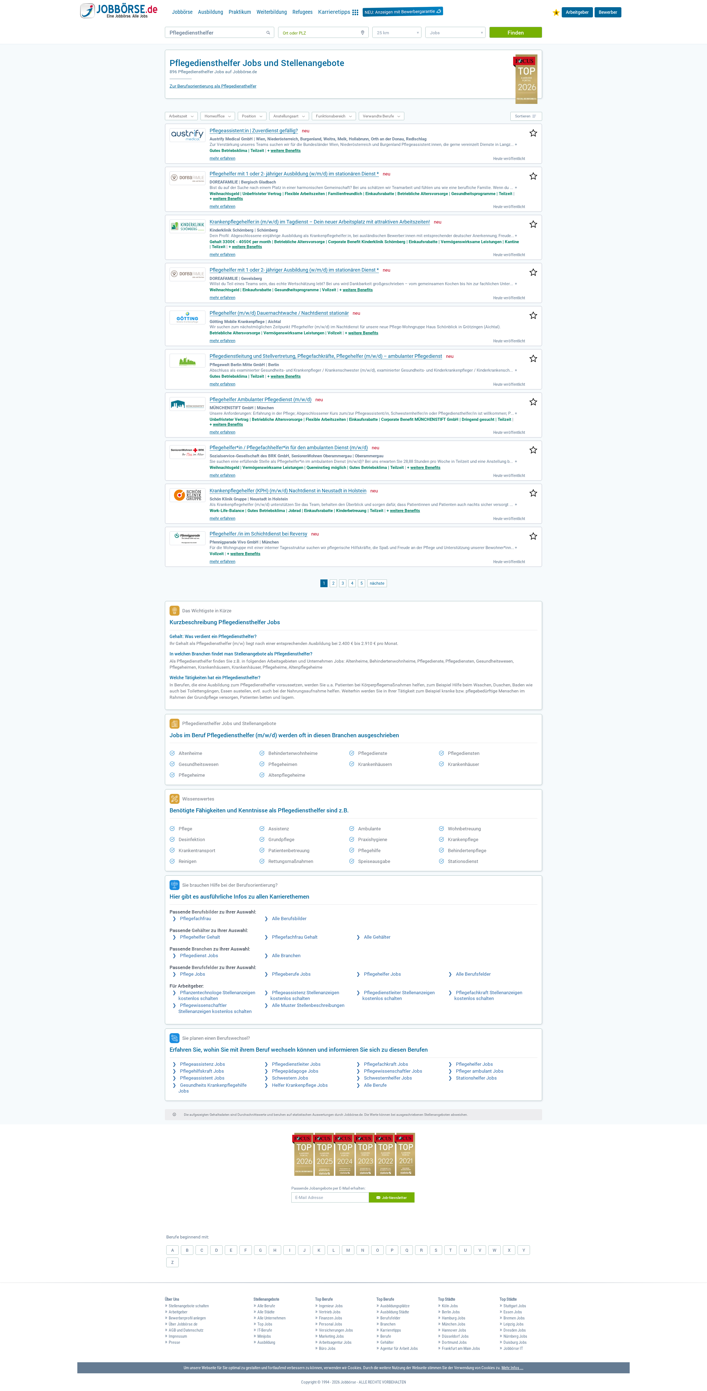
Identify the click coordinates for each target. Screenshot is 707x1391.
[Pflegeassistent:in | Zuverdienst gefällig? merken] (533, 133)
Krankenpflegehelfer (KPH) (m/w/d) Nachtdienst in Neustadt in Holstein (288, 491)
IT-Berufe (264, 1330)
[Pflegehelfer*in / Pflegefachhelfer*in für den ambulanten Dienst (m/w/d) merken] (533, 450)
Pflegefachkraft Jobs (386, 1064)
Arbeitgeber (577, 12)
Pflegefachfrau (195, 918)
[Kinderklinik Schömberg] (187, 226)
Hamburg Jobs (453, 1318)
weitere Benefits (286, 150)
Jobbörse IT (513, 1348)
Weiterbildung (272, 12)
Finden (516, 32)
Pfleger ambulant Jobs (479, 1071)
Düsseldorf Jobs (455, 1336)
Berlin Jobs (451, 1311)
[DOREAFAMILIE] (187, 178)
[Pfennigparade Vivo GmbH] (187, 538)
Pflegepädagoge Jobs (295, 1071)
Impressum (178, 1336)
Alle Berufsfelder (473, 974)
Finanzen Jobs (330, 1318)
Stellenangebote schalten (189, 1305)
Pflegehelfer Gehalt (200, 937)
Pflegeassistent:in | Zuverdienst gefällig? (254, 130)
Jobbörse (182, 12)
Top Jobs (264, 1324)
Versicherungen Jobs (336, 1330)
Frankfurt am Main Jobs (461, 1348)
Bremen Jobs (514, 1318)
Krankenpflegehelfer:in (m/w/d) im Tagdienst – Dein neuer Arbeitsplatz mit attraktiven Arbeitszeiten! (320, 222)
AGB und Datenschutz (186, 1330)
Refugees (302, 12)
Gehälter (387, 1342)
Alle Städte (266, 1311)
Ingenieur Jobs (331, 1305)
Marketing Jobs (331, 1336)
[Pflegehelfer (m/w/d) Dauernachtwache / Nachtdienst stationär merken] (533, 315)
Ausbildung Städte (394, 1311)
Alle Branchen (286, 955)
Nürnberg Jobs (515, 1336)
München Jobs (453, 1324)
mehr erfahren (222, 158)
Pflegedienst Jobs (199, 955)
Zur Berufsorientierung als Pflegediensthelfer (213, 86)
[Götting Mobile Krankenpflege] (187, 317)
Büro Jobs (327, 1348)
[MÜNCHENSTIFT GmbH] (187, 404)
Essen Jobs (512, 1311)
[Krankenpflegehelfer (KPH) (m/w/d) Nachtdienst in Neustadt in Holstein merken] (533, 493)
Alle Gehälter (377, 937)
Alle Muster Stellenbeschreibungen (308, 1005)
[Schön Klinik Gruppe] (187, 495)
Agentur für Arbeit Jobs (399, 1348)
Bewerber (608, 12)
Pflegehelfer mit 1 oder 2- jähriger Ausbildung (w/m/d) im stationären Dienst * (294, 174)
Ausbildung (210, 12)
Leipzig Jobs (513, 1324)
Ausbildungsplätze (395, 1305)
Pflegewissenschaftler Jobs (393, 1071)
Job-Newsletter (394, 1197)
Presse (174, 1342)
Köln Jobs (450, 1305)
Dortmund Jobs (454, 1342)
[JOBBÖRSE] (118, 12)
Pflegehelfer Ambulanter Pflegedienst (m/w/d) (261, 399)
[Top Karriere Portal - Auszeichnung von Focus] (353, 1155)
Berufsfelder (390, 1318)
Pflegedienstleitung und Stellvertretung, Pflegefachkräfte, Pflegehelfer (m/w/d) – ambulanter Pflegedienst (326, 356)
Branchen (387, 1324)
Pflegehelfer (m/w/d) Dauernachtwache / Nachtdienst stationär (279, 313)
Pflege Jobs (192, 974)
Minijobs (264, 1336)
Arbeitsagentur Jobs (335, 1342)
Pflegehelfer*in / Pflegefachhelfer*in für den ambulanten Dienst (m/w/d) (289, 447)
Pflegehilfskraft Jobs (202, 1071)
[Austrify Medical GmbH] (187, 135)
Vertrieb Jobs (330, 1311)
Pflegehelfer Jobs (382, 974)
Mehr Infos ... (512, 1367)
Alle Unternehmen (271, 1318)
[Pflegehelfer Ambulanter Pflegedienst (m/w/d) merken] (533, 402)
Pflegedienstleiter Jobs (296, 1064)
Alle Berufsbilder (289, 918)
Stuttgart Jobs (514, 1305)
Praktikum (240, 12)
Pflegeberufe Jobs (291, 974)
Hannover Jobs (454, 1330)
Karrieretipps (390, 1330)
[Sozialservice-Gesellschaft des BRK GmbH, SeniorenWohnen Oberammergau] (187, 452)
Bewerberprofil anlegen (187, 1318)
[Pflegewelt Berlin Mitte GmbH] (187, 361)
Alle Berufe (375, 1085)
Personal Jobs (330, 1324)
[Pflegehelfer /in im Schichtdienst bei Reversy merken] (533, 536)
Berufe (385, 1336)
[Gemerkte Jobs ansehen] (556, 13)
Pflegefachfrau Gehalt (295, 937)
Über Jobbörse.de (183, 1324)
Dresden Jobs (514, 1330)
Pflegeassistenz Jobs (202, 1064)
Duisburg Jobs (515, 1342)
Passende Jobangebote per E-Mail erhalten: (328, 1188)
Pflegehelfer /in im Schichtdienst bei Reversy (258, 534)
